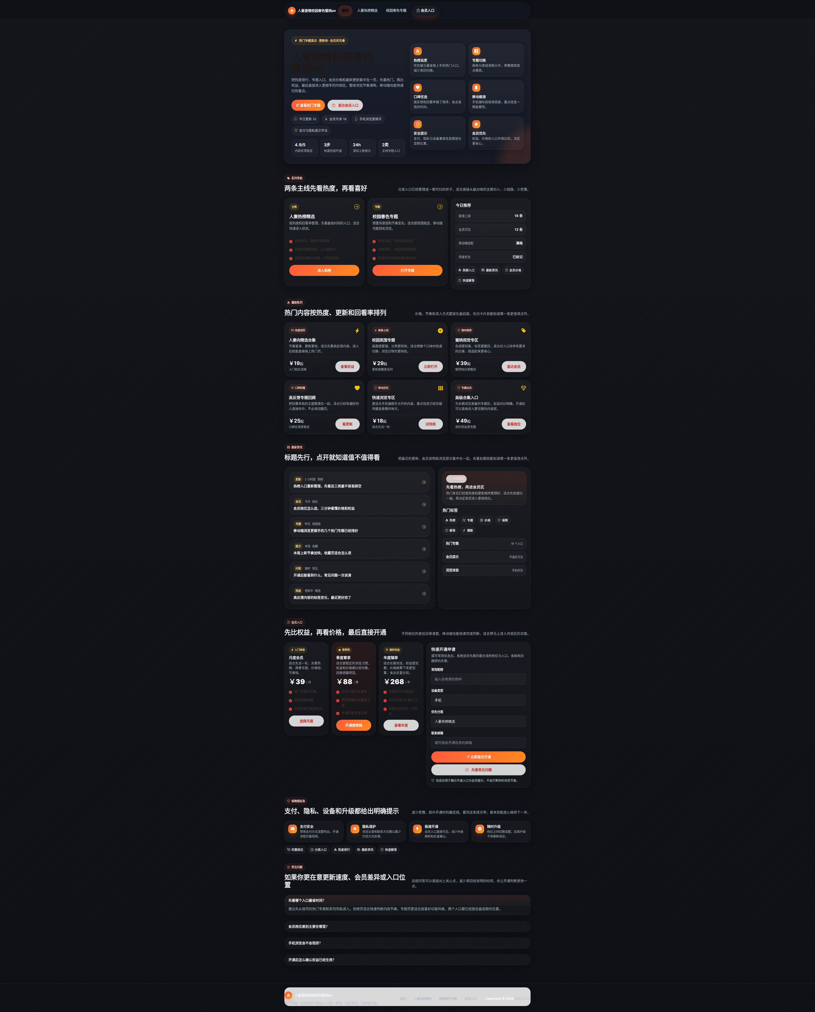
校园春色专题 (396, 10)
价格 (487, 520)
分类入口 (321, 849)
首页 (345, 10)
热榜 (452, 520)
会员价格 (515, 270)
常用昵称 (437, 669)
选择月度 (306, 721)
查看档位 (514, 424)
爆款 (470, 530)
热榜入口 (469, 270)
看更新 (347, 424)
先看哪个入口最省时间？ (307, 900)
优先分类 (437, 712)
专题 (470, 520)
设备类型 (437, 690)
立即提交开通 (481, 757)
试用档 (431, 424)
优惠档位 (297, 849)
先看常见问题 (481, 770)
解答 (452, 530)
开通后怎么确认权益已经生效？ (312, 960)
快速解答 (469, 280)
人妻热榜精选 (367, 10)
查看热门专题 (310, 105)
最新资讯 (492, 270)
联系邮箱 (437, 733)
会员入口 (427, 10)
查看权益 (347, 366)
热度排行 (344, 849)
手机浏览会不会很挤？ (305, 943)
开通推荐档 (353, 725)
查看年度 (401, 725)
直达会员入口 (348, 105)
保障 (505, 520)
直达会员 (514, 366)
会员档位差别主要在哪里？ (308, 926)
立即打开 (430, 366)
